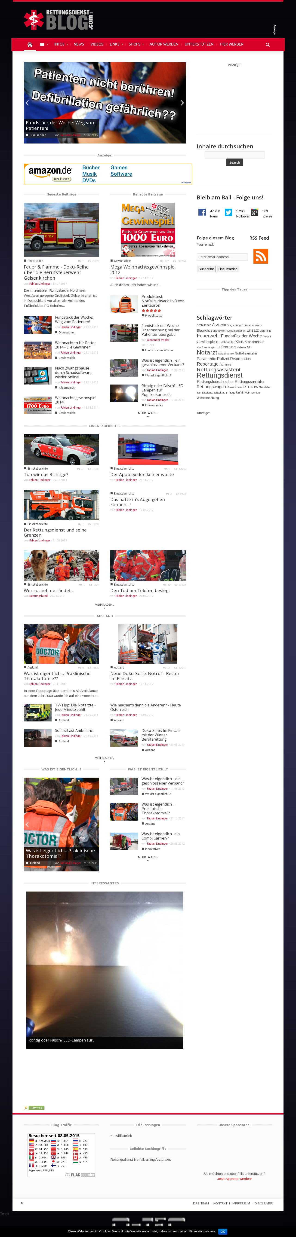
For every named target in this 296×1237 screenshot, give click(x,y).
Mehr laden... (148, 413)
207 (167, 261)
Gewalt (267, 336)
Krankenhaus (254, 342)
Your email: (205, 244)
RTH (247, 387)
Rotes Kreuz (235, 387)
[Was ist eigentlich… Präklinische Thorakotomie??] (61, 644)
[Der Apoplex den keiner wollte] (148, 449)
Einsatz (253, 330)
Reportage (208, 364)
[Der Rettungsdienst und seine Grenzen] (61, 505)
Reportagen (35, 260)
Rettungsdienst (220, 375)
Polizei (223, 359)
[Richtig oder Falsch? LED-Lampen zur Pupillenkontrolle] (104, 970)
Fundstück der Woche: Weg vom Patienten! (74, 319)
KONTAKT (220, 1203)
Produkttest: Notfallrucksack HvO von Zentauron (163, 301)
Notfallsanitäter (246, 353)
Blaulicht (203, 330)
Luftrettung (226, 347)
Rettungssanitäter (250, 381)
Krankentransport (206, 347)
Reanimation (240, 359)
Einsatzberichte (38, 468)
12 (169, 584)
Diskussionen (67, 332)
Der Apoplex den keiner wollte (142, 474)
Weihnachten (252, 392)
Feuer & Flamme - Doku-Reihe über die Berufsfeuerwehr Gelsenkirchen (56, 272)
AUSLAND (104, 616)
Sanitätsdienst (205, 392)
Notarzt (207, 352)
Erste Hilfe (265, 330)
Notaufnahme (226, 353)
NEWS (79, 44)
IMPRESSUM (241, 1203)
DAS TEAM (201, 1203)
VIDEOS (96, 44)
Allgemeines (66, 387)
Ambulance (204, 325)
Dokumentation (236, 330)
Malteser (241, 347)
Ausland (33, 667)
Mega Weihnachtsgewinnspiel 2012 (143, 269)
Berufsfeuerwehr (252, 325)
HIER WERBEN (232, 44)
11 (82, 468)
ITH (218, 342)
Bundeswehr (218, 330)
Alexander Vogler (158, 339)
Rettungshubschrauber (215, 381)
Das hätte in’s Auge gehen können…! (137, 501)
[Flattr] (34, 1108)
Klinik (239, 341)
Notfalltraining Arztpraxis (152, 1159)
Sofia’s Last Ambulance (75, 730)
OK (223, 1231)
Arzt (215, 325)
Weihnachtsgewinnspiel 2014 (75, 400)
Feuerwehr (208, 336)
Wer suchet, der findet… (49, 590)
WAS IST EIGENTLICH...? (61, 769)
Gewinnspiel (206, 342)
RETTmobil (225, 364)
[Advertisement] (234, 96)
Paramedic (206, 359)
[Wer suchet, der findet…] (61, 565)
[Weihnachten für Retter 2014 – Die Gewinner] (105, 102)
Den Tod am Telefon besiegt (140, 590)
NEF (250, 347)
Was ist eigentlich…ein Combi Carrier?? (57, 853)
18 (168, 667)
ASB (223, 325)
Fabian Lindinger (70, 135)
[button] (267, 44)
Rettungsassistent (219, 370)
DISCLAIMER (264, 1203)
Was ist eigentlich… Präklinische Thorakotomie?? (57, 675)
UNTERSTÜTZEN (199, 44)
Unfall (240, 392)
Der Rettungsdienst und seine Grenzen (55, 532)
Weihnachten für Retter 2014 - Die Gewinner (59, 125)
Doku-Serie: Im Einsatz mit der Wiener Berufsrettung (161, 735)
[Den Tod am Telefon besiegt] (148, 565)
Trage (231, 392)
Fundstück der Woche (159, 350)
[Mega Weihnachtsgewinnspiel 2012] (148, 229)
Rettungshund (38, 595)
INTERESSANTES (104, 883)
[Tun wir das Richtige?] (61, 449)
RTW (254, 387)
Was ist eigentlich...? (158, 375)
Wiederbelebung (208, 398)
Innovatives (37, 862)
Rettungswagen (211, 387)
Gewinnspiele (38, 135)
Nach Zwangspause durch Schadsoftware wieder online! (73, 372)
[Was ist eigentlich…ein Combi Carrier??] (61, 824)
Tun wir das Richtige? (46, 474)
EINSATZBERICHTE (104, 426)
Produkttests (153, 315)
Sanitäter (265, 387)
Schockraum (220, 392)
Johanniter (227, 342)
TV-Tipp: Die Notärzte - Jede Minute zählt (75, 707)
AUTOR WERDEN (164, 44)
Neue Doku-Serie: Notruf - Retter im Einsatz (144, 675)
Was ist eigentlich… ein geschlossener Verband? (163, 362)
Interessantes (154, 405)
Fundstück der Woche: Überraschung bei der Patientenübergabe (161, 330)
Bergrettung (234, 325)
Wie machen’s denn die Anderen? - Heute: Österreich (146, 707)
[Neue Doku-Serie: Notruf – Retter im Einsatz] (147, 644)
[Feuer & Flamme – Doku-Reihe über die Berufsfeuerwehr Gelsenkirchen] (61, 229)
